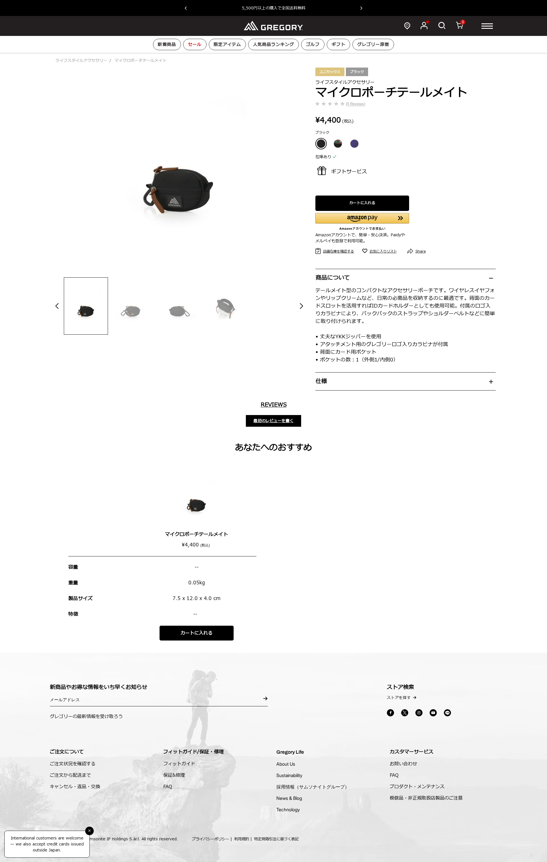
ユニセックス (330, 71)
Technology (288, 809)
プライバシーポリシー (210, 839)
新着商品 (167, 44)
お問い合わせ (403, 764)
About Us (285, 764)
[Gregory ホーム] (273, 26)
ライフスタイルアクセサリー (81, 61)
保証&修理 (174, 775)
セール (195, 44)
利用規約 (241, 839)
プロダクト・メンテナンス (417, 786)
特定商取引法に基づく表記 (276, 839)
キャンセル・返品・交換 (75, 786)
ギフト (338, 44)
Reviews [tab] (274, 404)
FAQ (167, 786)
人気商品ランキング (273, 44)
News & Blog (289, 798)
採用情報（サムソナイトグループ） (312, 787)
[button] (188, 8)
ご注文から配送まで (70, 775)
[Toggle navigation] (487, 26)
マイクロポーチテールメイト (196, 534)
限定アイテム (227, 44)
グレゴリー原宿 (373, 44)
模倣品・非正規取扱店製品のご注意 (426, 798)
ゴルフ (313, 44)
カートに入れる (362, 203)
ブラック (357, 71)
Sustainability (289, 775)
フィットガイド (179, 764)
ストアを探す (399, 698)
